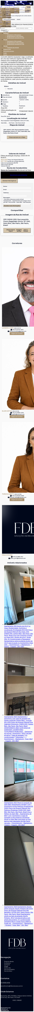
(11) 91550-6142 (5, 982)
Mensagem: (6, 197)
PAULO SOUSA (7, 555)
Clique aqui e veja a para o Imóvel (17, 230)
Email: (5, 189)
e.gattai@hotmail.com (17, 414)
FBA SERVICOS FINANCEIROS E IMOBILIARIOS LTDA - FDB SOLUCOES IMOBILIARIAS (18, 3)
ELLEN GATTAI (7, 411)
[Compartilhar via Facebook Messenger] (19, 212)
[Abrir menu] (0, 31)
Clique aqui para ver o (17, 137)
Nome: (5, 186)
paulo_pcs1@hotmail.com (18, 558)
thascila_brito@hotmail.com (18, 497)
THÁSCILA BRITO (8, 494)
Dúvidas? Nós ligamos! (9, 180)
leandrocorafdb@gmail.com (18, 331)
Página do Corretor (17, 333)
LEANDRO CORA (8, 328)
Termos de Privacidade (9, 19)
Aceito (18, 19)
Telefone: (6, 192)
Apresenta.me (5, 1008)
